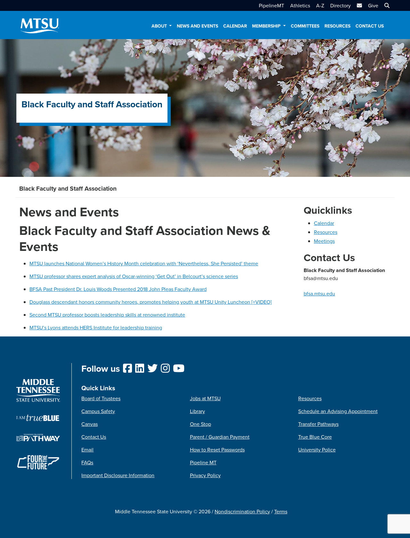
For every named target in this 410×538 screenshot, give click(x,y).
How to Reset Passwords (217, 449)
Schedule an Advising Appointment (338, 411)
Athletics (300, 5)
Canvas (89, 423)
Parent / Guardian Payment (220, 436)
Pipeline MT (203, 462)
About (160, 26)
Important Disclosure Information (117, 475)
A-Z (320, 5)
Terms (280, 511)
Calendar (235, 26)
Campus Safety (98, 411)
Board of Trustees (100, 398)
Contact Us (370, 26)
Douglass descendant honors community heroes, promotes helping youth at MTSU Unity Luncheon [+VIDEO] (150, 301)
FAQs (87, 462)
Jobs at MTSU (205, 398)
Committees (305, 26)
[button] (386, 5)
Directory (340, 5)
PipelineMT (271, 5)
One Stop (200, 423)
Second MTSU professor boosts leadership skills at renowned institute (107, 314)
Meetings (324, 240)
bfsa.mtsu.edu (319, 293)
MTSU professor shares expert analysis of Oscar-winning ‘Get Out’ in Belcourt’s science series (133, 276)
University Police (317, 449)
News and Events (197, 26)
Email (87, 449)
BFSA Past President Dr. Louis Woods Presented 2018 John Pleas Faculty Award (118, 289)
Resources (337, 26)
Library (197, 411)
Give (373, 5)
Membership (267, 26)
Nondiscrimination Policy (242, 511)
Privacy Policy (205, 475)
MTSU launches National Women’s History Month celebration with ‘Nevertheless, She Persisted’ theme (143, 263)
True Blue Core (315, 436)
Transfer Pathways (318, 423)
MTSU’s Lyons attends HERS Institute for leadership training (95, 327)
